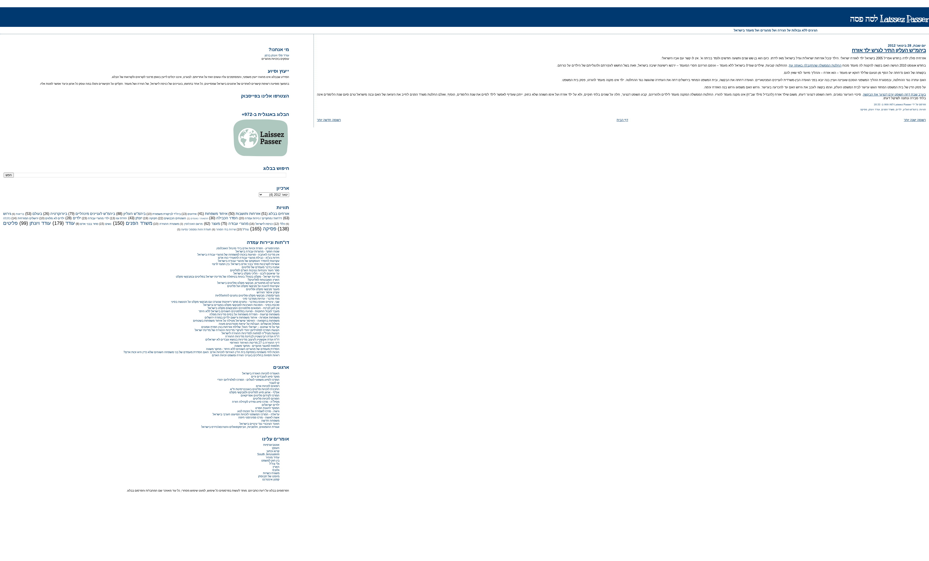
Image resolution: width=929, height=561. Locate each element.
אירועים (192, 214)
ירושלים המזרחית (28, 218)
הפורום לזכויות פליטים (266, 398)
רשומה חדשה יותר (329, 120)
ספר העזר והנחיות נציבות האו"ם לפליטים (254, 270)
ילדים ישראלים (270, 404)
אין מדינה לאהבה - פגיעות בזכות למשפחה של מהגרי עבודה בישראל (238, 254)
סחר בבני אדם (89, 224)
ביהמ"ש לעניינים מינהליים (95, 214)
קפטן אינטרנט (270, 479)
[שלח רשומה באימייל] (872, 104)
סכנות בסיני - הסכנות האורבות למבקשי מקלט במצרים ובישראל (241, 304)
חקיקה (153, 218)
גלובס (275, 469)
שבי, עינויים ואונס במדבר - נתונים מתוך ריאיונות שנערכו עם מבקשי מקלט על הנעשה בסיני (225, 301)
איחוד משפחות (216, 214)
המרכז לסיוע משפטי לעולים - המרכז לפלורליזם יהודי (248, 379)
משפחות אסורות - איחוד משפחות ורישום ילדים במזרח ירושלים (242, 317)
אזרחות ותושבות (248, 214)
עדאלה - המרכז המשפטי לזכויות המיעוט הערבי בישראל (246, 414)
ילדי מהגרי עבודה (98, 218)
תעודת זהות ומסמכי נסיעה (196, 229)
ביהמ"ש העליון (910, 109)
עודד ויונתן (874, 109)
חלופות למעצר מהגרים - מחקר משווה (256, 345)
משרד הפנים (887, 109)
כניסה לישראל (264, 224)
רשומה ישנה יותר (915, 120)
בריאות (20, 213)
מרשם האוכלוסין (193, 223)
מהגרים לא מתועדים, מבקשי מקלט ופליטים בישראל (248, 282)
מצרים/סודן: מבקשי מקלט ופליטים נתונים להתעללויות (247, 295)
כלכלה (7, 218)
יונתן (138, 218)
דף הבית (622, 120)
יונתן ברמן (271, 55)
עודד (70, 223)
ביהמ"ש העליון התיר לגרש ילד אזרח (889, 50)
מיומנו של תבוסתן (268, 476)
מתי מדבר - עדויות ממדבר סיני (261, 298)
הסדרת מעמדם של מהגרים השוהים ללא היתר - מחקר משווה (242, 348)
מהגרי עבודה (238, 224)
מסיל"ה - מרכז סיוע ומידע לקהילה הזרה (255, 401)
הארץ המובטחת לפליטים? (263, 279)
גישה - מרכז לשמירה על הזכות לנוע (258, 411)
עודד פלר (283, 55)
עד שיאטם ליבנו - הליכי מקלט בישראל (256, 273)
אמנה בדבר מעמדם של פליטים (260, 267)
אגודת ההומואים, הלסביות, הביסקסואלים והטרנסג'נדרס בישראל (240, 426)
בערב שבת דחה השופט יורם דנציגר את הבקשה (894, 94)
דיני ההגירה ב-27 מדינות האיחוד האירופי (254, 342)
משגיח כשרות (271, 473)
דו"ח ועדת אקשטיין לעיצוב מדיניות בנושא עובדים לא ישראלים (242, 339)
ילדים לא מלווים (54, 218)
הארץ (276, 466)
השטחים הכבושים (175, 218)
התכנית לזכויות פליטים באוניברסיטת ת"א (254, 389)
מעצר (215, 224)
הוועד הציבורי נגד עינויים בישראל (259, 423)
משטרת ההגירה (169, 224)
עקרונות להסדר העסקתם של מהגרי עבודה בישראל (248, 260)
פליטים (10, 223)
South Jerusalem (268, 454)
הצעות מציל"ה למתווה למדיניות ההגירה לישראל (250, 333)
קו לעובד (274, 382)
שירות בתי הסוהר (226, 229)
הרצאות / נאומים (199, 218)
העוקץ (275, 447)
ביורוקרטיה (58, 214)
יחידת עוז (121, 218)
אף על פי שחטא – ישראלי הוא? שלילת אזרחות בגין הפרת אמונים (240, 326)
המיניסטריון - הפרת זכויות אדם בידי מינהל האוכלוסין (248, 248)
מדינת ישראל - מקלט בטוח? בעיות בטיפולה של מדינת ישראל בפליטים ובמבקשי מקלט (227, 276)
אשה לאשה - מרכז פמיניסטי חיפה (258, 417)
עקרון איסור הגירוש (268, 292)
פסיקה (863, 109)
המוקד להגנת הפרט (267, 407)
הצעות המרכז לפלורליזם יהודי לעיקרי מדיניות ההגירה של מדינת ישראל (237, 330)
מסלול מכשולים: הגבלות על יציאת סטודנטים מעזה (249, 323)
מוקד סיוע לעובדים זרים (265, 376)
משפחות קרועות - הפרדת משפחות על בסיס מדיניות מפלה (244, 314)
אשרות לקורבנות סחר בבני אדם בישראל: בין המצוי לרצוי (245, 263)
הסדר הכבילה (227, 218)
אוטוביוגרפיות (271, 444)
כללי (282, 224)
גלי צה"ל (274, 463)
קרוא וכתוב (272, 451)
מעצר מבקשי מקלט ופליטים (262, 289)
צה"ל (246, 229)
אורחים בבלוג (279, 214)
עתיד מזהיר (272, 457)
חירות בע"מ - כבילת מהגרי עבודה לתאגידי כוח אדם (248, 257)
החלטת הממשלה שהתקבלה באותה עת (815, 65)
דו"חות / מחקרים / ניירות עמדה (263, 218)
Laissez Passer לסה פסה (889, 18)
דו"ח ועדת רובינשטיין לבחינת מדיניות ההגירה (252, 336)
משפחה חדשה (270, 420)
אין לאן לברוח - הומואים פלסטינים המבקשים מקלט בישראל (243, 308)
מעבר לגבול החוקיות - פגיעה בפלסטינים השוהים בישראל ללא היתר (239, 311)
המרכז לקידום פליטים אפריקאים (260, 395)
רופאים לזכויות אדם (267, 385)
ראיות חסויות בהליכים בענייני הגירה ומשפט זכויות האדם (245, 355)
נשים (108, 224)
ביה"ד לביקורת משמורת (166, 214)
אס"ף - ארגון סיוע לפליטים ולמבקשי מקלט (254, 392)
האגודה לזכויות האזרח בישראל (260, 373)
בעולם (37, 214)
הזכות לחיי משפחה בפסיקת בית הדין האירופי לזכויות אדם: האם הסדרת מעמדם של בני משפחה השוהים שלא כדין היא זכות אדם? (201, 352)
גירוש (7, 214)
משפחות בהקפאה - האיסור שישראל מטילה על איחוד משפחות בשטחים (236, 320)
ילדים (899, 109)
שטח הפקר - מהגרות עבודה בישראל (257, 251)
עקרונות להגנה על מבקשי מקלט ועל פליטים (253, 286)
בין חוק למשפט (270, 460)
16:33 (877, 104)
